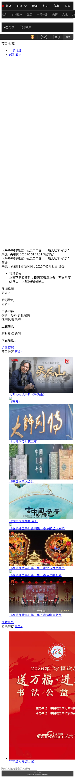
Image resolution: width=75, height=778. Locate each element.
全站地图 (39, 772)
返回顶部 (8, 347)
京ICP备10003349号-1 (31, 774)
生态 (29, 14)
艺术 (5, 20)
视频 (56, 5)
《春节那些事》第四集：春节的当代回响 (37, 528)
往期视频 (15, 50)
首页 (8, 5)
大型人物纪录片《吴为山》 (27, 394)
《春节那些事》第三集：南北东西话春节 (37, 568)
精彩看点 (15, 54)
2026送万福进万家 (21, 761)
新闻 (35, 5)
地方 (4, 14)
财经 (67, 5)
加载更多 (8, 622)
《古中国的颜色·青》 (23, 521)
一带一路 (42, 14)
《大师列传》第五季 (23, 441)
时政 (19, 5)
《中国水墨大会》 (21, 481)
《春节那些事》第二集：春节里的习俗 (35, 575)
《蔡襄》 (15, 401)
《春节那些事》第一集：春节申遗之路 (35, 615)
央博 (55, 14)
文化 (65, 14)
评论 (45, 5)
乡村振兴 (17, 14)
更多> (18, 351)
